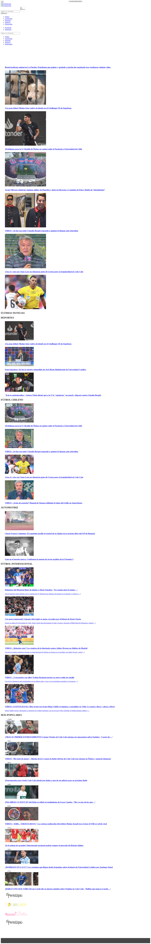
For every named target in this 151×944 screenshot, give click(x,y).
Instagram (8, 29)
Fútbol (7, 17)
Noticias (7, 22)
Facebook (8, 28)
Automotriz (8, 18)
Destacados (8, 24)
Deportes (8, 20)
